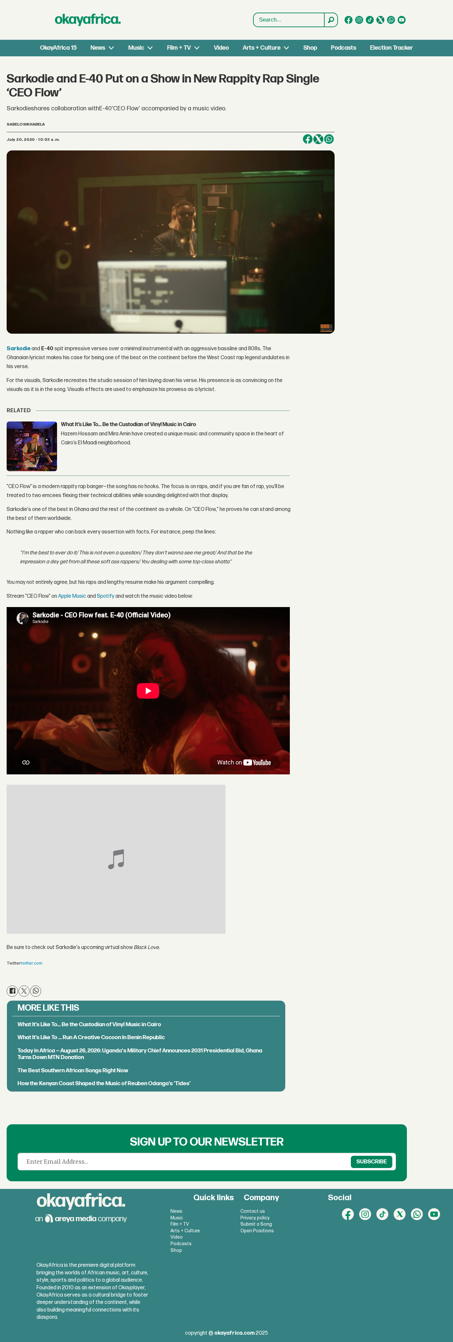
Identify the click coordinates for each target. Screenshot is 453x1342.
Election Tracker (391, 47)
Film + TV (179, 47)
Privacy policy (255, 1218)
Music (136, 47)
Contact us (252, 1211)
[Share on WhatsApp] (329, 139)
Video (221, 47)
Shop (310, 47)
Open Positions (257, 1231)
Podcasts (343, 47)
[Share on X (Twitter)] (318, 139)
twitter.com (31, 963)
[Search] (330, 20)
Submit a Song (256, 1224)
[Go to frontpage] (87, 20)
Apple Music (72, 596)
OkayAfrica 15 (58, 47)
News (98, 47)
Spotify (105, 596)
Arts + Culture (262, 47)
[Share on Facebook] (308, 139)
